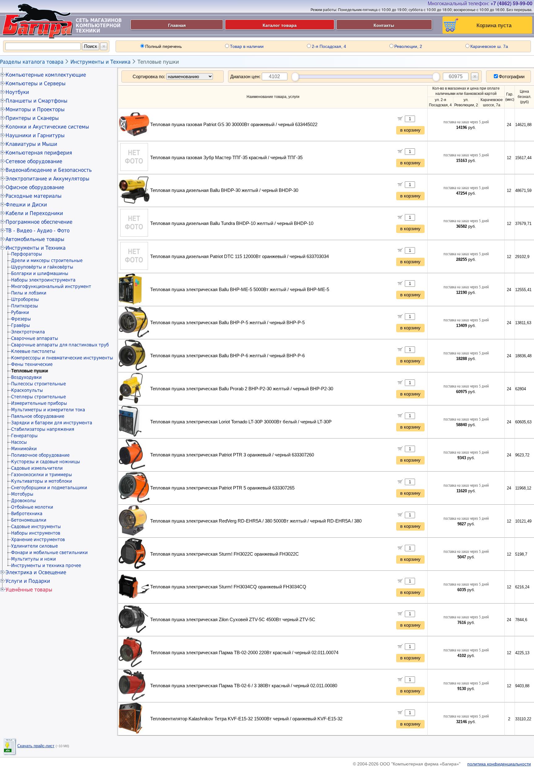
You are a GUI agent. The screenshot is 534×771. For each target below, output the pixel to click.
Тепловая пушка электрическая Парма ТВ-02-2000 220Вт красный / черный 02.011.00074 (244, 652)
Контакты (384, 25)
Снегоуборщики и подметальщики (49, 487)
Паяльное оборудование (37, 416)
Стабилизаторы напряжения (42, 429)
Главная (177, 25)
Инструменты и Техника (100, 62)
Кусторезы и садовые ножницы (45, 461)
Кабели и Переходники (34, 213)
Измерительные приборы (39, 403)
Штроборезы (25, 299)
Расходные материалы (33, 196)
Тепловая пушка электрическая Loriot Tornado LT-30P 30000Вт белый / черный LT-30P (241, 421)
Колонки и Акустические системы (47, 127)
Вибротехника (26, 513)
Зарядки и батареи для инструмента (51, 423)
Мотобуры (22, 494)
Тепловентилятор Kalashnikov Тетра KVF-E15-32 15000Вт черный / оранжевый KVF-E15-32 (246, 718)
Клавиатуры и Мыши (31, 144)
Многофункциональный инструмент (51, 286)
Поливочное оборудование (40, 455)
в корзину (410, 130)
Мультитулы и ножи (33, 559)
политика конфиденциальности (499, 763)
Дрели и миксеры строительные (47, 260)
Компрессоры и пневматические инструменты (62, 358)
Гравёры (20, 325)
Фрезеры (21, 319)
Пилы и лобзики (28, 293)
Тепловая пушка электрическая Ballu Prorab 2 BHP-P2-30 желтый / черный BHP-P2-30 (241, 388)
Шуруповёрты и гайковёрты (42, 267)
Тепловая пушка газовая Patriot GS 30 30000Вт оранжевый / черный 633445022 (233, 124)
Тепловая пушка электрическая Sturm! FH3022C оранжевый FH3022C (224, 554)
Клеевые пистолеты (33, 351)
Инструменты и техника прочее (46, 565)
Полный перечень (163, 46)
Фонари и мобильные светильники (49, 552)
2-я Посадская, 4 (329, 46)
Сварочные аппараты (34, 338)
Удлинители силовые (34, 546)
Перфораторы (26, 254)
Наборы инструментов (35, 533)
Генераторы (24, 435)
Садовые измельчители (37, 468)
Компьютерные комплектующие (46, 75)
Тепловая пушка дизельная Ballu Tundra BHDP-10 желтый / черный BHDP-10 (231, 223)
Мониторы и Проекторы (35, 109)
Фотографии (511, 76)
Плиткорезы (24, 306)
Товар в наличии (247, 46)
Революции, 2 (408, 46)
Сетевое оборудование (34, 161)
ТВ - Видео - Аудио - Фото (38, 230)
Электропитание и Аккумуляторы (47, 179)
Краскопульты (27, 390)
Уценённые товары (29, 590)
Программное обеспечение (39, 222)
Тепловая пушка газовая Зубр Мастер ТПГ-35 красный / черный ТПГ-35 (226, 157)
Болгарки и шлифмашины (39, 273)
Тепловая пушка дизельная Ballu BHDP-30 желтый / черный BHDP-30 (224, 190)
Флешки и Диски (26, 204)
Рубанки (20, 312)
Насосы (19, 442)
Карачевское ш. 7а (489, 46)
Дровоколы (23, 500)
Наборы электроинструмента (43, 280)
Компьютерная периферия (39, 153)
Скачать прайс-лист (35, 745)
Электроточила (28, 332)
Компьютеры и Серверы (36, 83)
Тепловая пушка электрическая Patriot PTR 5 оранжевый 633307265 (222, 487)
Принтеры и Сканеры (32, 118)
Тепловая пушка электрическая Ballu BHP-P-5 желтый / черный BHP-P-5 (227, 322)
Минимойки (24, 448)
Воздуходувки (26, 377)
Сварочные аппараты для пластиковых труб (60, 345)
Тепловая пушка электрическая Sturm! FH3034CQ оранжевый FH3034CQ (228, 586)
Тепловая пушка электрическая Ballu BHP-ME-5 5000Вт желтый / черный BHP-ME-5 (239, 289)
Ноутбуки (17, 92)
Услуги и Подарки (28, 581)
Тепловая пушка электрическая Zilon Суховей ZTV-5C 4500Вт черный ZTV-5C (232, 619)
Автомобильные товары (35, 239)
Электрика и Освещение (36, 572)
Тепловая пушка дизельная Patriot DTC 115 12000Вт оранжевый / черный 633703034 (239, 256)
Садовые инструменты (36, 526)
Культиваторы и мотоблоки (41, 481)
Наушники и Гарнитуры (35, 135)
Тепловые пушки (158, 62)
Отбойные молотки (32, 507)
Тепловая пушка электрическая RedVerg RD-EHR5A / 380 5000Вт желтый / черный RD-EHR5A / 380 (256, 521)
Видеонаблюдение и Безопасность (49, 170)
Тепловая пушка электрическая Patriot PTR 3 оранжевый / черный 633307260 (232, 454)
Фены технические (32, 364)
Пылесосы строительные (38, 384)
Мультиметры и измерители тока (48, 410)
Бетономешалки (28, 520)
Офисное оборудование (35, 187)
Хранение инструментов (38, 539)
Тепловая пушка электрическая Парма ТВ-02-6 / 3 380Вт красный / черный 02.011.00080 (243, 685)
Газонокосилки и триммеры (41, 474)
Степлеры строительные (38, 397)
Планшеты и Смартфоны (36, 101)
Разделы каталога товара (31, 62)
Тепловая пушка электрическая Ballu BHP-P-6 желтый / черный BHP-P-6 (227, 355)
